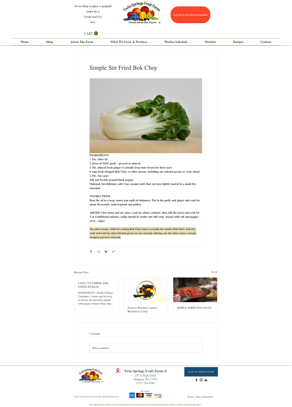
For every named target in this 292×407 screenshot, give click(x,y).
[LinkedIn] (206, 380)
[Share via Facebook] (91, 251)
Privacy (191, 396)
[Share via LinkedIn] (105, 251)
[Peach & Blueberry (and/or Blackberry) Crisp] (146, 290)
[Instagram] (201, 380)
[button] (91, 33)
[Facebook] (196, 380)
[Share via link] (113, 251)
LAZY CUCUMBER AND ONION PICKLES (93, 284)
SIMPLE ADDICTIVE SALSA (194, 307)
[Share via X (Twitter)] (98, 251)
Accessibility (208, 396)
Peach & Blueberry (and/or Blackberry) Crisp (142, 309)
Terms (198, 396)
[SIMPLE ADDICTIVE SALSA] (195, 290)
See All (214, 271)
